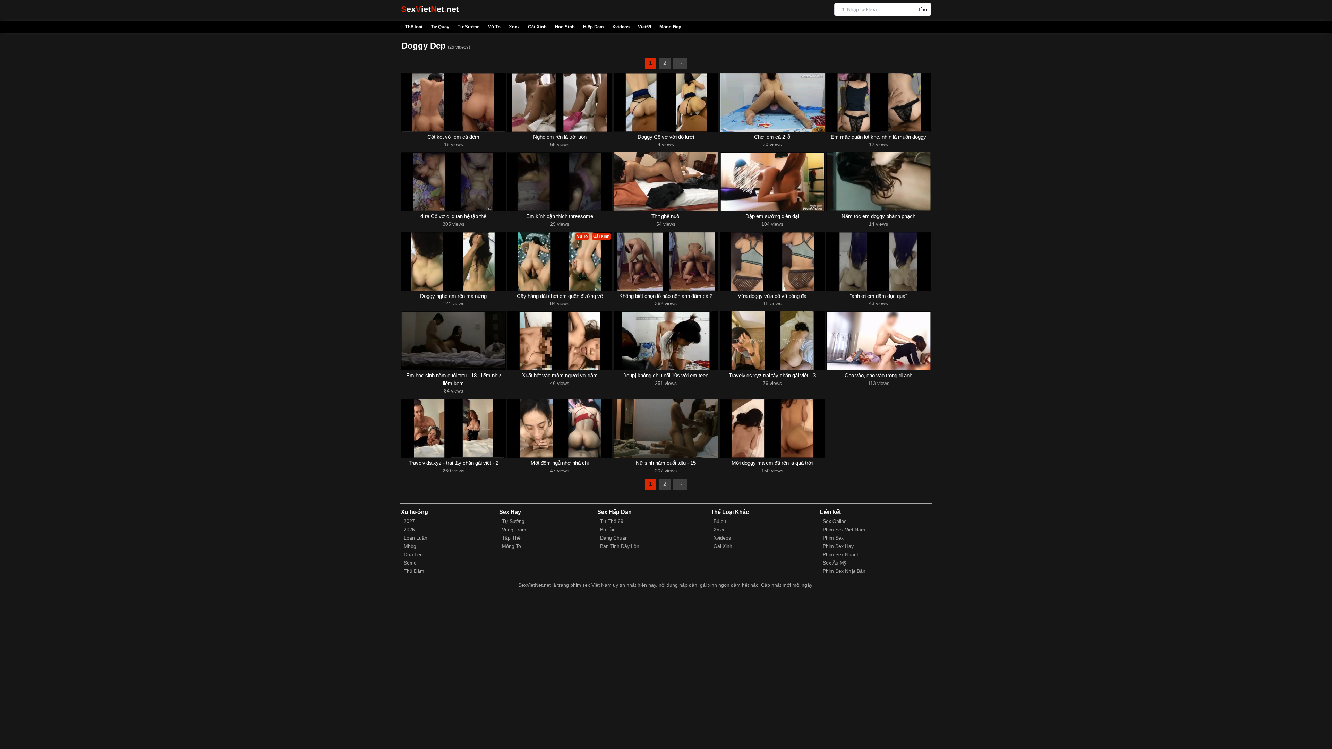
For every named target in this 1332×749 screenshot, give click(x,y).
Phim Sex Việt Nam (844, 529)
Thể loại (413, 26)
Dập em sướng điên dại (772, 216)
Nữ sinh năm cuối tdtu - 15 (666, 463)
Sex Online (835, 521)
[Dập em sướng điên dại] (772, 181)
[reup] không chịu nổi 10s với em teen (665, 375)
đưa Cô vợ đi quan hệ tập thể (453, 216)
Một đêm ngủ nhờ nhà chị (560, 463)
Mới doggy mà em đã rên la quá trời (772, 463)
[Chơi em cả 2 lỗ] (772, 102)
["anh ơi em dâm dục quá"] (878, 261)
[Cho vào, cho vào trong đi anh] (878, 340)
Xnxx (514, 26)
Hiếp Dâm (593, 26)
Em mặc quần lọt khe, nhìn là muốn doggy (878, 137)
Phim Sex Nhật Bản (844, 571)
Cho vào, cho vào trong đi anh (878, 375)
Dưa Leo (413, 554)
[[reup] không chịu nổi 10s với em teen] (666, 340)
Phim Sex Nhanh (841, 554)
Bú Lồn (608, 529)
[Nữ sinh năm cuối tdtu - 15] (666, 428)
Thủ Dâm (414, 571)
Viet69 (644, 26)
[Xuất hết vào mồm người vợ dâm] (559, 340)
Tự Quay (440, 26)
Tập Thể (511, 538)
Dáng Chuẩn (614, 538)
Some (410, 563)
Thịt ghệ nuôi (665, 216)
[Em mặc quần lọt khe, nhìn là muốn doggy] (878, 102)
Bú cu (720, 521)
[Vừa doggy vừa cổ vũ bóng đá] (772, 261)
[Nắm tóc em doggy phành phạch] (878, 181)
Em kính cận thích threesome (559, 216)
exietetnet (430, 9)
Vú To (494, 26)
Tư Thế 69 (611, 521)
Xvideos (621, 26)
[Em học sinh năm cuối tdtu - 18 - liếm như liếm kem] (453, 340)
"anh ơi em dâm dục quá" (878, 296)
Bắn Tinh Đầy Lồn (619, 546)
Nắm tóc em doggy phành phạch (878, 216)
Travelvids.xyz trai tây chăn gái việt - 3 (772, 375)
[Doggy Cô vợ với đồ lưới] (666, 102)
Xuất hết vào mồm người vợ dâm (560, 375)
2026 (409, 529)
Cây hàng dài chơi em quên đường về (560, 296)
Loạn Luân (415, 538)
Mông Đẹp (670, 26)
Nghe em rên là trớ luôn (560, 137)
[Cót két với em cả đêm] (453, 102)
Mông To (511, 546)
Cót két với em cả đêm (453, 137)
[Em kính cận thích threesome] (559, 181)
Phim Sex (833, 538)
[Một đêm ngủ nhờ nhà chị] (559, 428)
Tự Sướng (469, 26)
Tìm (922, 9)
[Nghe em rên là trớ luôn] (559, 102)
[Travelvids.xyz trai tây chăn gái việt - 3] (772, 340)
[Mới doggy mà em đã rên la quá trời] (772, 428)
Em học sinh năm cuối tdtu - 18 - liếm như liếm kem (453, 379)
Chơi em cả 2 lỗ (772, 137)
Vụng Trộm (514, 529)
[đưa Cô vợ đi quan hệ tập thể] (453, 181)
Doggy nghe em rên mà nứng (453, 296)
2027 (409, 521)
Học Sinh (565, 26)
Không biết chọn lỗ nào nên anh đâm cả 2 (665, 296)
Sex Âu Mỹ (834, 563)
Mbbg (410, 546)
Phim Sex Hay (838, 546)
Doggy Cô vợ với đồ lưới (666, 137)
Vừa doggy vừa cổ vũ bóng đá (772, 296)
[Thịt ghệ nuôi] (666, 181)
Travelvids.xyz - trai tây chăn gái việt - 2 (453, 463)
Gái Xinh (537, 26)
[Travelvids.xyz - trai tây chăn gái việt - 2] (453, 428)
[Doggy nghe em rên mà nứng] (453, 261)
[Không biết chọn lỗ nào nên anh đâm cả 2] (666, 261)
